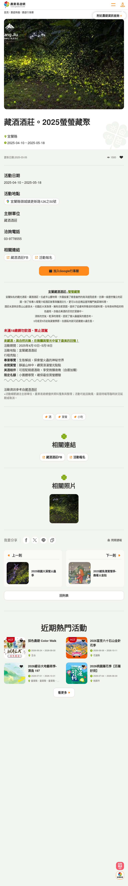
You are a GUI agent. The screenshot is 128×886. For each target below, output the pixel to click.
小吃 (80, 417)
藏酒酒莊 (31, 389)
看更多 (62, 692)
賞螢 (64, 417)
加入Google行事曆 (66, 271)
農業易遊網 (15, 4)
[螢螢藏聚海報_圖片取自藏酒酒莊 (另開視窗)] (64, 508)
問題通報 (116, 540)
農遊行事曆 (28, 12)
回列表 (64, 595)
